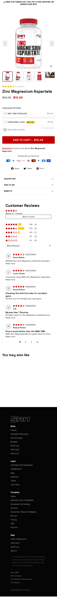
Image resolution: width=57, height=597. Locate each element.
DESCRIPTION (9, 179)
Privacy (14, 520)
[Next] (52, 43)
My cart (14, 516)
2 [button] (25, 342)
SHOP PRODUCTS (19, 539)
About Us (15, 453)
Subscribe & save (20, 122)
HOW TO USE (9, 185)
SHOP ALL (15, 446)
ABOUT (14, 551)
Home (13, 496)
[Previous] (5, 43)
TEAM (13, 481)
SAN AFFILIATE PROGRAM (22, 500)
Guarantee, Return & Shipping (23, 512)
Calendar (14, 477)
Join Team (15, 485)
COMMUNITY (16, 469)
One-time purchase (17, 113)
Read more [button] (10, 263)
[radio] (5, 113)
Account (14, 508)
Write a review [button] (28, 216)
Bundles (14, 442)
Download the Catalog (20, 504)
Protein (14, 430)
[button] (8, 86)
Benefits (8, 191)
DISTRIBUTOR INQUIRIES (22, 465)
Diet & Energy (16, 438)
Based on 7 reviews (14, 213)
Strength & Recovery (19, 434)
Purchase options (11, 108)
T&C (12, 524)
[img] (19, 254)
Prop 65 (14, 527)
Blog (12, 473)
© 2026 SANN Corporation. (20, 590)
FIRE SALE (15, 450)
